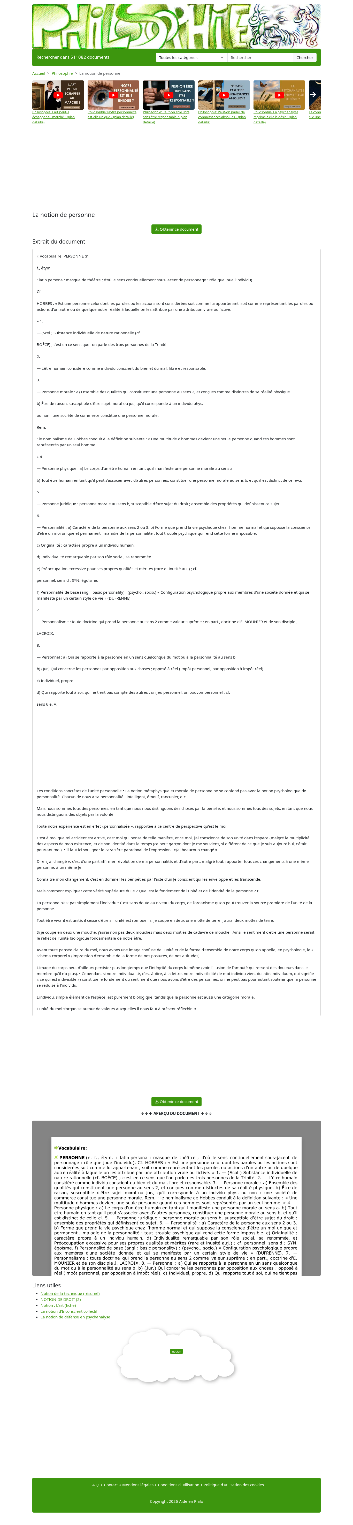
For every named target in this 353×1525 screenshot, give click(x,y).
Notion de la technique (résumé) (70, 1293)
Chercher (304, 57)
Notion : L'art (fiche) (58, 1305)
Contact (111, 1484)
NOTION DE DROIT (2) (61, 1299)
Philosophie (62, 73)
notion (176, 1351)
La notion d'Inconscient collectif (69, 1311)
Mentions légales (138, 1484)
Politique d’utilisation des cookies (234, 1484)
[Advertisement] (176, 168)
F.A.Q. (94, 1484)
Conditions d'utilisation (178, 1484)
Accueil (38, 73)
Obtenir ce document (178, 229)
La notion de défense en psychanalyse (75, 1316)
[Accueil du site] (176, 23)
